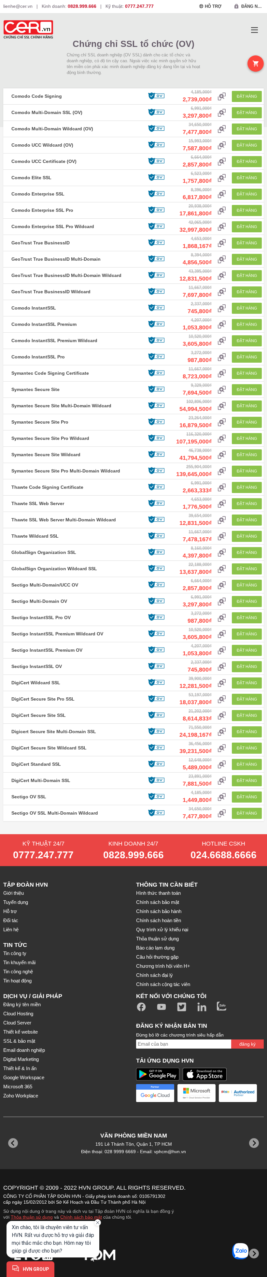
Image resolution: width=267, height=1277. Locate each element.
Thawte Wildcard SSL (35, 536)
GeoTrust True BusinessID (40, 242)
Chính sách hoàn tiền (158, 920)
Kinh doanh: (69, 6)
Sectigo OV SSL (28, 796)
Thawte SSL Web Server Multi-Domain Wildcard (63, 519)
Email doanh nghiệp (24, 1050)
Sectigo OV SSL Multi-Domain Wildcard (54, 813)
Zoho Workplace (20, 1095)
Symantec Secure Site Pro (39, 422)
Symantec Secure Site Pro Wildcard (50, 438)
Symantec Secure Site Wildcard (45, 454)
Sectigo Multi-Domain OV (39, 601)
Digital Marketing (21, 1059)
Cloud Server (17, 1022)
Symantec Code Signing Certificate (50, 373)
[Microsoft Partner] (196, 1093)
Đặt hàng (247, 96)
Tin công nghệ (18, 971)
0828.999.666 (133, 854)
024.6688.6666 (223, 854)
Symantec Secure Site (35, 389)
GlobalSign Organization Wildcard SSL (54, 568)
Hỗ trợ (10, 911)
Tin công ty (14, 953)
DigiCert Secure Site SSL (38, 715)
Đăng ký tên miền (22, 1004)
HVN (84, 1187)
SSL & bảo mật (19, 1041)
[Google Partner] (155, 1093)
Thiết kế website (20, 1032)
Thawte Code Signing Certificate (47, 487)
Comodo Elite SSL (31, 177)
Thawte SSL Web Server (37, 503)
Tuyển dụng (15, 902)
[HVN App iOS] (205, 1074)
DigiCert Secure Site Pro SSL (43, 699)
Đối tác (10, 920)
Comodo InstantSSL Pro (38, 356)
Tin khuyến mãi (19, 962)
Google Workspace (23, 1077)
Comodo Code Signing (36, 96)
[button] (254, 30)
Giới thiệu (13, 893)
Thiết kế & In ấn (19, 1068)
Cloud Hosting (18, 1013)
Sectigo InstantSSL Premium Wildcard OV (57, 633)
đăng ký (247, 1044)
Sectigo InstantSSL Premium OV (46, 650)
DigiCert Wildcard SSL (35, 682)
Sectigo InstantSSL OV (36, 666)
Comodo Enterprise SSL (37, 193)
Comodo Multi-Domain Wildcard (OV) (52, 128)
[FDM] (100, 1253)
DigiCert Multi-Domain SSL (40, 780)
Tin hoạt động (17, 980)
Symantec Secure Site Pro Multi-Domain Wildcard (65, 470)
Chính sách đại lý (154, 975)
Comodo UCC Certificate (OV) (44, 161)
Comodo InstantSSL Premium (44, 324)
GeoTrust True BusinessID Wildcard (51, 291)
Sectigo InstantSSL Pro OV (41, 617)
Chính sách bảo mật (157, 902)
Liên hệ (11, 929)
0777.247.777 (43, 854)
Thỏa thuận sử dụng (157, 938)
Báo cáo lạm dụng (155, 947)
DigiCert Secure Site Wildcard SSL (49, 747)
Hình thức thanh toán (158, 893)
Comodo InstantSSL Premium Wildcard (54, 340)
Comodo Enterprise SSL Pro (42, 210)
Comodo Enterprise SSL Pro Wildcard (52, 226)
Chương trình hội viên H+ (163, 966)
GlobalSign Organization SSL (43, 552)
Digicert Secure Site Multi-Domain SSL (53, 731)
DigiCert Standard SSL (36, 764)
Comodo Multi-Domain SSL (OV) (46, 112)
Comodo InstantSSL (33, 308)
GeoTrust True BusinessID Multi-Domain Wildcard (66, 275)
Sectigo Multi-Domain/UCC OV (44, 585)
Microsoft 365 (17, 1086)
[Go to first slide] (254, 1143)
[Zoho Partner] (238, 1093)
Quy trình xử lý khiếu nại (162, 929)
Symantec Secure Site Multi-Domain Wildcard (61, 405)
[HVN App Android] (157, 1074)
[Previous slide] (13, 1143)
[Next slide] (254, 1253)
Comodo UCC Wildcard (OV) (42, 145)
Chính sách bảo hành (158, 911)
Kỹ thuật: (129, 6)
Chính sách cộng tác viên (163, 984)
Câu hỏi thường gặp (157, 957)
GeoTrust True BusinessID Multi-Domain (56, 259)
